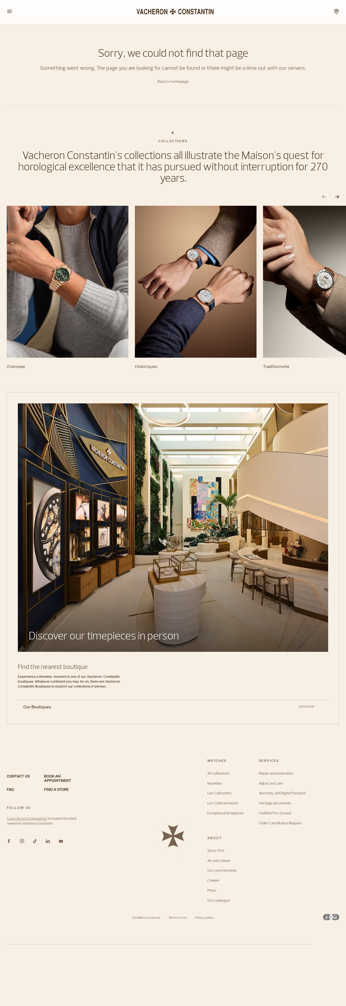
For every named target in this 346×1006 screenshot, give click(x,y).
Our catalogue (218, 900)
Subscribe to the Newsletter (27, 818)
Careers (213, 880)
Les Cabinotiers (219, 793)
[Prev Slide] (324, 197)
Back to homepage (173, 81)
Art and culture (218, 860)
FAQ (10, 789)
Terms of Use (178, 917)
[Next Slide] (337, 197)
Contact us (18, 776)
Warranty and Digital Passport (282, 793)
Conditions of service (146, 917)
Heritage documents (275, 803)
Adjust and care (271, 783)
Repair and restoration (276, 773)
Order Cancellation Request (280, 823)
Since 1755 (215, 850)
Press (211, 890)
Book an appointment (57, 778)
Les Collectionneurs (222, 803)
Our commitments (222, 870)
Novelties (214, 783)
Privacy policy (204, 917)
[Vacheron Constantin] (173, 12)
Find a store (56, 789)
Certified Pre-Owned (275, 813)
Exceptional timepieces (225, 813)
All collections (218, 773)
